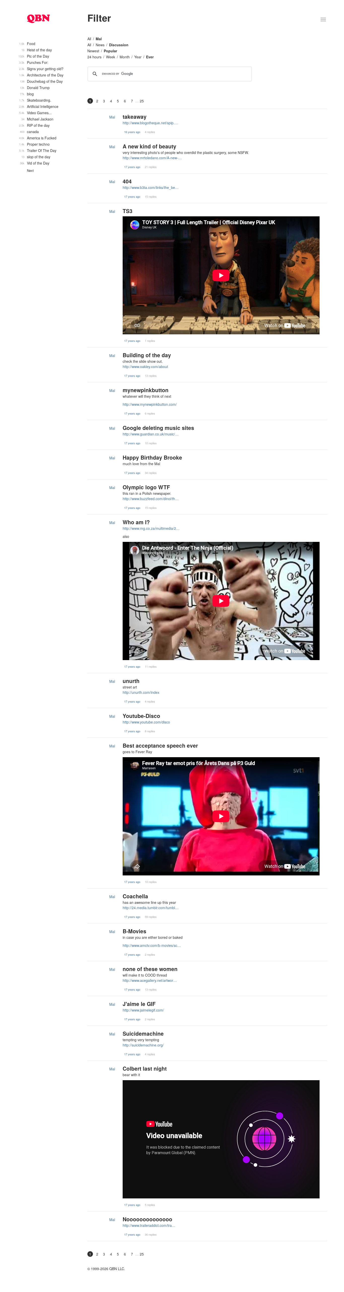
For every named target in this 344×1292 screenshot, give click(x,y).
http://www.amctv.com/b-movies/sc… (152, 945)
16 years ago (132, 132)
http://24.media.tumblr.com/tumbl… (151, 907)
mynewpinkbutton (145, 390)
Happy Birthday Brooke (152, 457)
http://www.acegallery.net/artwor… (150, 980)
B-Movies (134, 931)
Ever (150, 56)
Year (138, 56)
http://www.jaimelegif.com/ (143, 1010)
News (100, 44)
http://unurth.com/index (141, 692)
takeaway (135, 116)
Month (125, 56)
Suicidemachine (143, 1033)
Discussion (118, 44)
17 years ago (132, 167)
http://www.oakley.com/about (145, 366)
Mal (99, 38)
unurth (131, 680)
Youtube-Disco (141, 715)
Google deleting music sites (158, 427)
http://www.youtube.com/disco (146, 721)
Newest (93, 50)
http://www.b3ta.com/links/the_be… (151, 187)
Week (110, 56)
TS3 (127, 211)
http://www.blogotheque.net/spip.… (150, 122)
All (89, 38)
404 (127, 181)
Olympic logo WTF (146, 487)
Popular (110, 50)
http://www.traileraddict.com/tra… (149, 1225)
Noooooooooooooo (147, 1219)
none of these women (150, 969)
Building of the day (147, 355)
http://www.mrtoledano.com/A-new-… (152, 157)
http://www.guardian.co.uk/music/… (151, 433)
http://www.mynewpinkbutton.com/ (150, 404)
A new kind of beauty (149, 146)
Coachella (135, 896)
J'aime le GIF (139, 1003)
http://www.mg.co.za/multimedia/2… (151, 528)
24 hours (94, 56)
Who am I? (136, 522)
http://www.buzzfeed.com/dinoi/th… (151, 498)
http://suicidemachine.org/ (143, 1044)
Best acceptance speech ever (160, 745)
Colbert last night (145, 1068)
